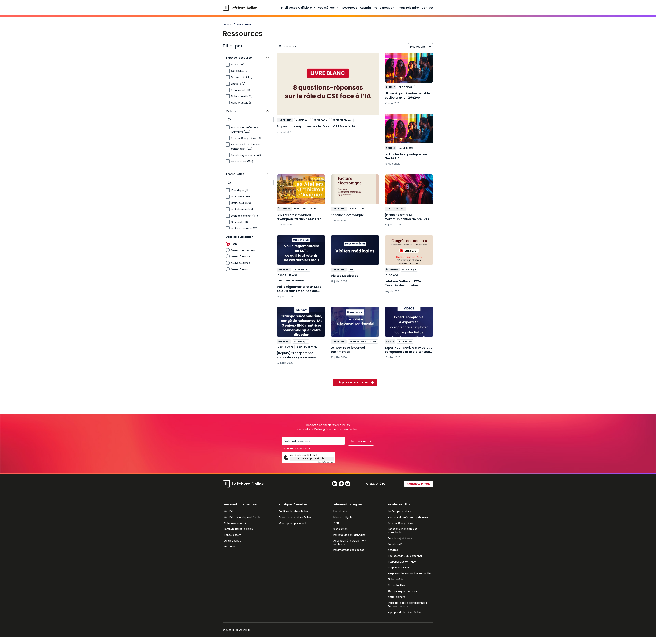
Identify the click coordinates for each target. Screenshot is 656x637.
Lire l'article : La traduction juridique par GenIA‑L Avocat (409, 141)
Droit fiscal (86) (240, 196)
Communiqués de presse (403, 591)
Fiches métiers (397, 579)
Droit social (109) (241, 203)
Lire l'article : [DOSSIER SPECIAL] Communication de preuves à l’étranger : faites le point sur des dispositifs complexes (409, 202)
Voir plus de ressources (352, 383)
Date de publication (239, 237)
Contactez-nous (418, 484)
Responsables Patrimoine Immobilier (409, 573)
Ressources (349, 8)
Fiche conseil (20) (241, 96)
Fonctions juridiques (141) (246, 155)
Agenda (365, 8)
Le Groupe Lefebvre (399, 511)
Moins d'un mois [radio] (240, 256)
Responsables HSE (398, 567)
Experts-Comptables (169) (247, 138)
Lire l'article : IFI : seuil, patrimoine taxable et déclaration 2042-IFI (409, 80)
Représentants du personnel (405, 556)
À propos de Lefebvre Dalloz (404, 612)
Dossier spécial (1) (241, 77)
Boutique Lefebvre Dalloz (293, 511)
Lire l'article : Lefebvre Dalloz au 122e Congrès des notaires (409, 265)
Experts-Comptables (400, 523)
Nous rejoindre (408, 8)
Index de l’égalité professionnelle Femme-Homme (407, 604)
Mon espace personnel (292, 523)
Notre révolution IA (235, 523)
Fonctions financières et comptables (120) (245, 146)
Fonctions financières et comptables (402, 530)
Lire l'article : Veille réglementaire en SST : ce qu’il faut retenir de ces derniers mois (301, 268)
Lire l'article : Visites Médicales (355, 260)
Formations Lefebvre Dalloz (295, 517)
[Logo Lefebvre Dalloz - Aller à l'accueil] (240, 7)
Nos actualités (396, 585)
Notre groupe (382, 8)
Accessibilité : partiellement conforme (349, 542)
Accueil (227, 24)
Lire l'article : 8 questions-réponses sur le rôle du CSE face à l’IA (328, 95)
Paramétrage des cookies (348, 550)
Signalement (341, 529)
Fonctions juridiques (400, 538)
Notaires (393, 550)
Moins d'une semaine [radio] (243, 250)
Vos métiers (326, 8)
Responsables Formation (402, 561)
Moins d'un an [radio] (239, 269)
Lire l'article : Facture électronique (355, 200)
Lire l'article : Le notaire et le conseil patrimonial (355, 334)
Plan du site (340, 511)
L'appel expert (232, 535)
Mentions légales (343, 517)
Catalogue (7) (239, 71)
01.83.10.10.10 (375, 484)
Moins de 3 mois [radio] (240, 263)
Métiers (231, 111)
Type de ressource (239, 58)
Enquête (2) (238, 83)
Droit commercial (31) (244, 228)
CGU (336, 523)
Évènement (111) (240, 90)
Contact (427, 8)
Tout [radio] (234, 243)
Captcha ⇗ (325, 462)
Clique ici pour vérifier (311, 458)
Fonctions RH (395, 544)
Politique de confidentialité (349, 535)
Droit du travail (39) (243, 209)
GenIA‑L (228, 511)
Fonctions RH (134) (242, 161)
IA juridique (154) (241, 190)
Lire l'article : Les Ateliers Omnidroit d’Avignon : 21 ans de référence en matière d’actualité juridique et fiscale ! (301, 202)
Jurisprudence (232, 540)
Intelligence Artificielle (296, 8)
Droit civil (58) (239, 222)
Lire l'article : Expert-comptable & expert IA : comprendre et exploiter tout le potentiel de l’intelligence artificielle (409, 334)
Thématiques (235, 174)
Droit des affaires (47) (244, 215)
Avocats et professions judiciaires (408, 517)
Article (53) (237, 64)
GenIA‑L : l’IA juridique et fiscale (242, 517)
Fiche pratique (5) (242, 102)
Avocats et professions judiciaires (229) (244, 129)
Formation (230, 546)
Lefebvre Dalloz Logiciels (238, 529)
